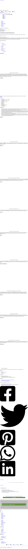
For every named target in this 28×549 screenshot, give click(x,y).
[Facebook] (14, 394)
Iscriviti (14, 497)
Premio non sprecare (2, 499)
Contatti (2, 541)
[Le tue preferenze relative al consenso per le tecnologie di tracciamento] (0, 411)
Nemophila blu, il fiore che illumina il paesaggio (7, 490)
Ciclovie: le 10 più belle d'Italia (5, 492)
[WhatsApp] (14, 453)
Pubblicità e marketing (3, 542)
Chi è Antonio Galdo (3, 536)
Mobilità (2, 530)
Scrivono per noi (3, 537)
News (2, 529)
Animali (2, 514)
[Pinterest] (14, 437)
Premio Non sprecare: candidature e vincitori (9, 504)
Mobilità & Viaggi (3, 23)
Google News (6, 384)
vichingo (1, 96)
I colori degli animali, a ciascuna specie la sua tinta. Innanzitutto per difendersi (10, 491)
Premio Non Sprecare (3, 532)
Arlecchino (3, 43)
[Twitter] (14, 416)
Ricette (2, 24)
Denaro (4, 16)
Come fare (5, 51)
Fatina (2, 47)
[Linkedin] (14, 468)
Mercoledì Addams (3, 48)
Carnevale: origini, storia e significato (5, 380)
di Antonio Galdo (2, 479)
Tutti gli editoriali (2, 485)
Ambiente (2, 21)
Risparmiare (2, 25)
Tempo (4, 18)
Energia (4, 17)
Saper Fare (2, 26)
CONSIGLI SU (4, 14)
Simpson (3, 45)
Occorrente (5, 44)
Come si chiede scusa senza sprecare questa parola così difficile (15, 482)
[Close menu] (0, 510)
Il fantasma (3, 50)
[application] (6, 14)
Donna (2, 22)
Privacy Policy (3, 543)
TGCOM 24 (11, 10)
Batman (2, 49)
